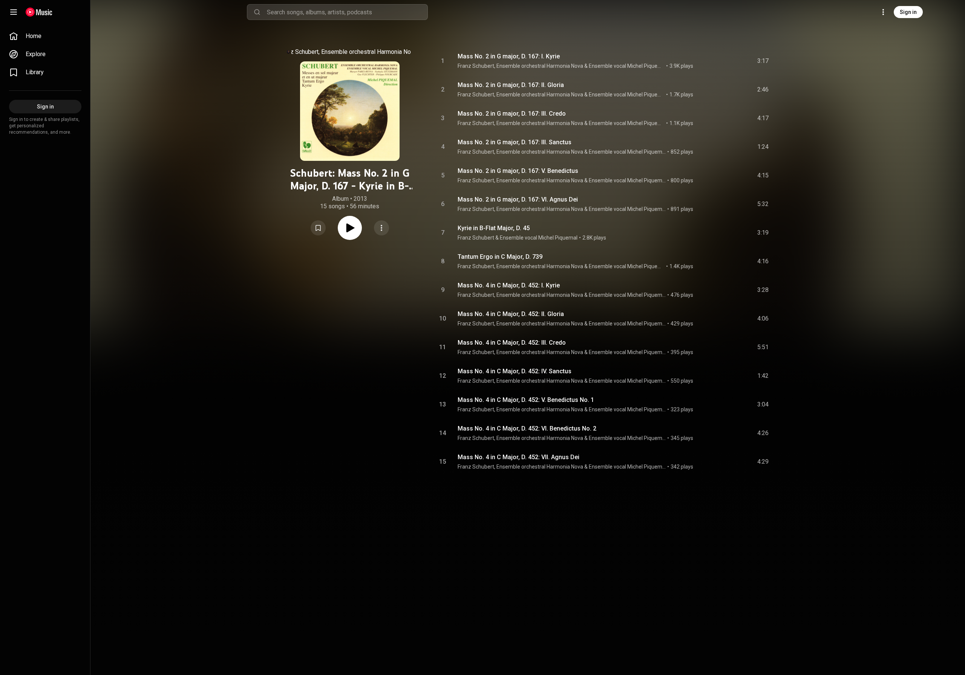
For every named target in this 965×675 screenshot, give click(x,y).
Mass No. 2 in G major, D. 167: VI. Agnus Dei (518, 199)
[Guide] (13, 12)
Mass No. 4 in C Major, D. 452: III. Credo (512, 342)
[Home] (39, 12)
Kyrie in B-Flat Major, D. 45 (494, 228)
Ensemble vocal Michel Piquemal (627, 66)
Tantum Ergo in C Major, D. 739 (500, 256)
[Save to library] (318, 227)
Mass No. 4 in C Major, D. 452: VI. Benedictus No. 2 (527, 428)
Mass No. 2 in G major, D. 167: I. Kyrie (509, 56)
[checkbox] (763, 61)
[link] (45, 36)
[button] (318, 227)
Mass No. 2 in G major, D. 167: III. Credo (512, 113)
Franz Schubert (299, 51)
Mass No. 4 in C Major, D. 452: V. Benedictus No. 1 (526, 399)
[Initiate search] (257, 12)
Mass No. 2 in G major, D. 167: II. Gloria (511, 85)
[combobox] (347, 12)
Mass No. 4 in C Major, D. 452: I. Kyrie (509, 285)
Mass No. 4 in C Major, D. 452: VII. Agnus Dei (518, 457)
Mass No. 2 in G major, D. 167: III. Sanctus (514, 142)
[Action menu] (381, 227)
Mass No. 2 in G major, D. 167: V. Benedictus (518, 170)
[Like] (706, 61)
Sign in (908, 12)
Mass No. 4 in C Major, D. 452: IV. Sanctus (514, 371)
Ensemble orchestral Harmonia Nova (369, 51)
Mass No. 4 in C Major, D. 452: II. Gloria (511, 314)
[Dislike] (720, 61)
